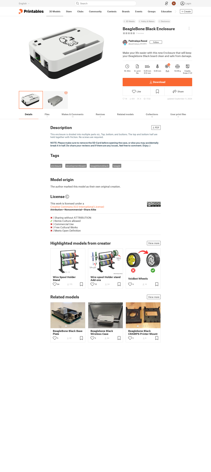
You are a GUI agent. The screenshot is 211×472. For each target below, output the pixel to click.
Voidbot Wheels (138, 278)
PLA (167, 71)
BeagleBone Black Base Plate (67, 332)
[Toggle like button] (55, 284)
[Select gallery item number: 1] (66, 272)
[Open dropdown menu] (189, 28)
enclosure (56, 165)
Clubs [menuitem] (80, 11)
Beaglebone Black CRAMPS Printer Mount (142, 332)
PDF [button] (157, 127)
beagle (116, 165)
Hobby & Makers (147, 21)
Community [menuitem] (95, 11)
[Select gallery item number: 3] (143, 326)
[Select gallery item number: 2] (69, 272)
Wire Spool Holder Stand (64, 278)
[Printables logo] (31, 11)
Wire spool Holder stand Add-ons (105, 278)
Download (159, 81)
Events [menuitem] (138, 11)
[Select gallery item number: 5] (148, 326)
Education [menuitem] (166, 11)
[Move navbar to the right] (175, 11)
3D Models (130, 21)
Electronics (165, 21)
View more (153, 243)
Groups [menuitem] (152, 11)
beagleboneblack (100, 165)
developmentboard (76, 165)
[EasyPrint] (166, 3)
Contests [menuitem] (111, 11)
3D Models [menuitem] (54, 11)
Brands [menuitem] (126, 11)
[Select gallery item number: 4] (145, 326)
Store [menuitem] (69, 11)
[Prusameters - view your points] (174, 3)
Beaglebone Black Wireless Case (102, 332)
